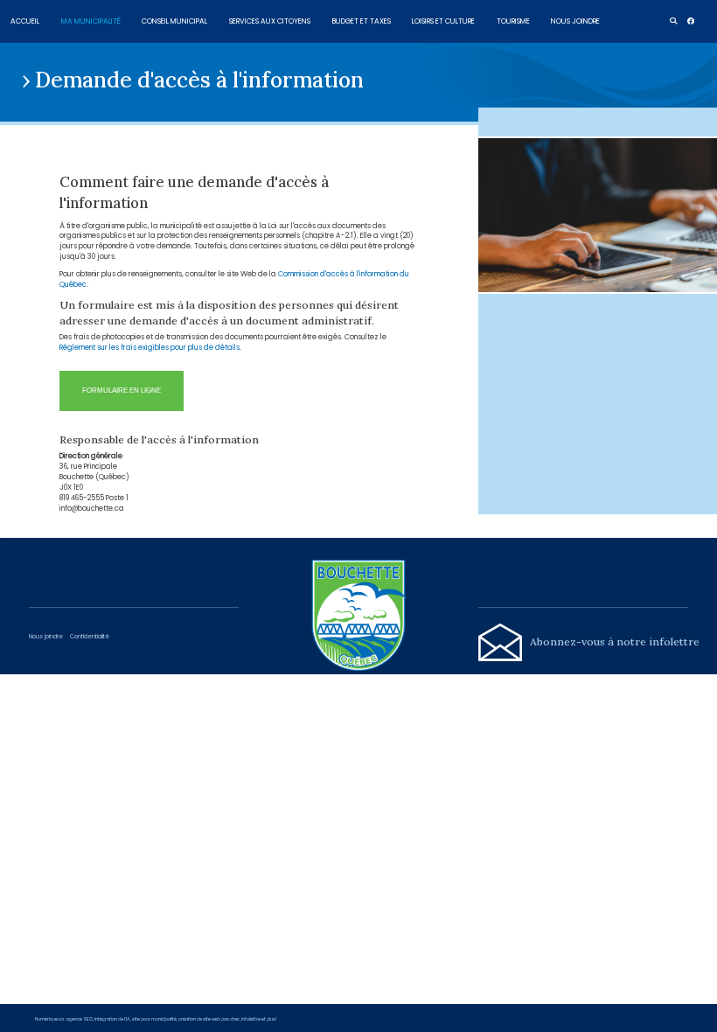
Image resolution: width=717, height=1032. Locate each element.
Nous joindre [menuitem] (575, 20)
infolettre (251, 1018)
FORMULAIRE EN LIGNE (121, 390)
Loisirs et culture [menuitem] (443, 20)
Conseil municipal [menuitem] (174, 20)
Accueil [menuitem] (24, 20)
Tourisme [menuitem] (513, 20)
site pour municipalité (154, 1018)
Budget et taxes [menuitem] (361, 20)
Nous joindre (46, 636)
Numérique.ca (49, 1018)
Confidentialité (89, 636)
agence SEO (79, 1018)
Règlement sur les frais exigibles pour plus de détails (149, 347)
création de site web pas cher (209, 1018)
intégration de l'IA (112, 1018)
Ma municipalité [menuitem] (91, 20)
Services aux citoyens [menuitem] (269, 20)
